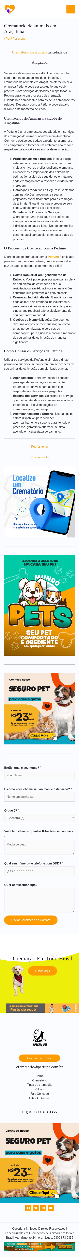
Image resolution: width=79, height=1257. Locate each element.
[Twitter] (36, 1208)
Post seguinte (40, 457)
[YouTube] (51, 1208)
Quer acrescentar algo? (20, 885)
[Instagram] (43, 1208)
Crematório (39, 1080)
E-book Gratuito (39, 1098)
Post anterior (39, 446)
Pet (8, 38)
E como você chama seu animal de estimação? (38, 789)
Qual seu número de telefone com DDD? (33, 863)
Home (39, 1076)
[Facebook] (28, 1208)
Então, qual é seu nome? (22, 767)
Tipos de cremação (39, 1084)
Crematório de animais (29, 52)
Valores (40, 1089)
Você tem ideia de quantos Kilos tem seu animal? (38, 834)
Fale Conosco (39, 1093)
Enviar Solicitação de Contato (30, 920)
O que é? (11, 810)
